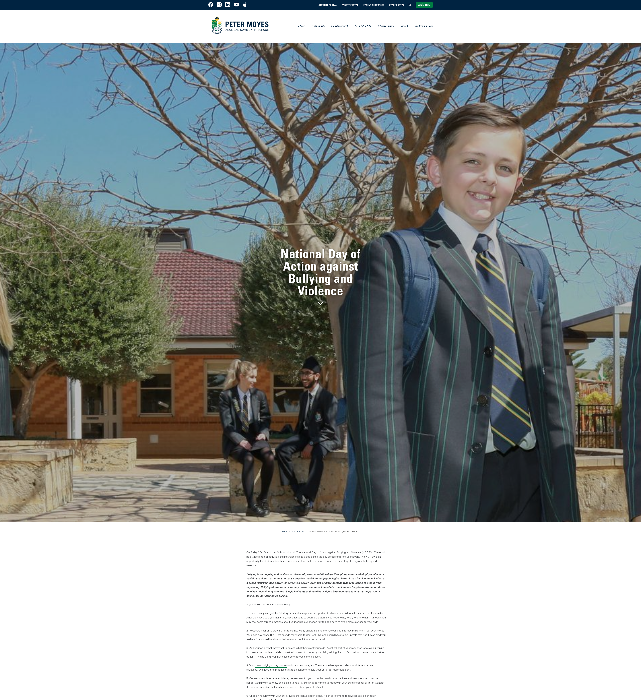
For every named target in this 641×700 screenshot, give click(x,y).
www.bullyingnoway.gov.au (271, 665)
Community (386, 26)
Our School (363, 26)
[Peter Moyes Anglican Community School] (240, 26)
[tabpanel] (320, 277)
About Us (318, 26)
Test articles (298, 531)
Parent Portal (350, 5)
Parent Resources (373, 5)
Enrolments (339, 26)
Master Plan (423, 26)
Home (301, 26)
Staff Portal (396, 5)
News (404, 26)
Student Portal (327, 5)
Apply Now (424, 5)
